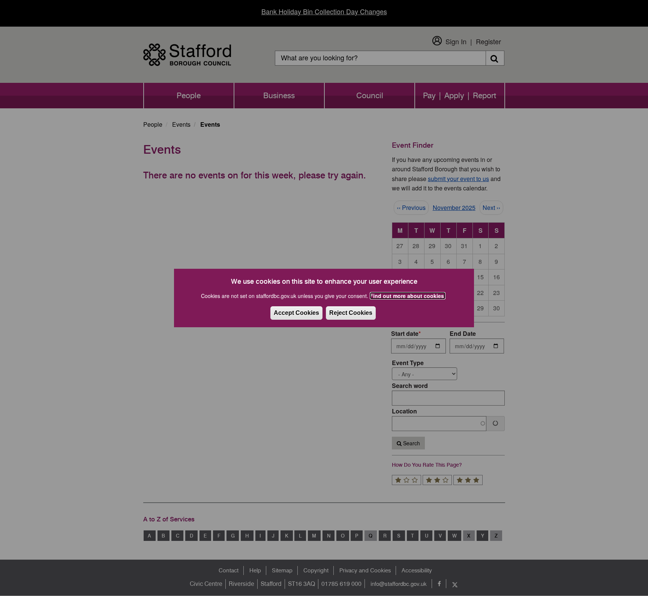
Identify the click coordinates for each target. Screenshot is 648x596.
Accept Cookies (296, 313)
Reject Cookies (350, 313)
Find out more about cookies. (408, 295)
